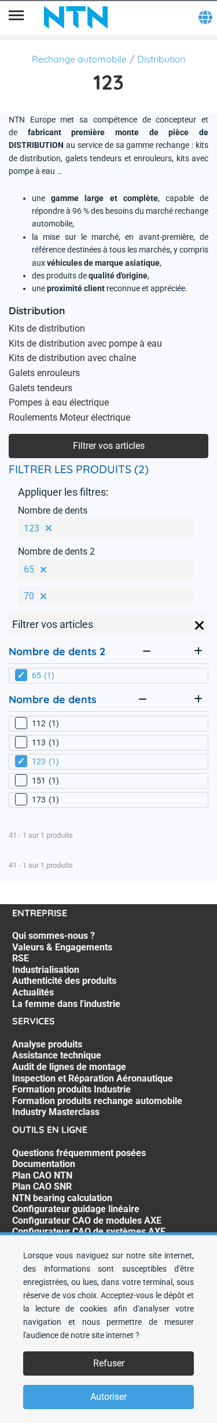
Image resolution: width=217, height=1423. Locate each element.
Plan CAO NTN (42, 1175)
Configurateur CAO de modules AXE (86, 1220)
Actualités (33, 992)
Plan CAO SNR (42, 1186)
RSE (20, 958)
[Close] (199, 625)
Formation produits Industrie (71, 1089)
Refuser (108, 1363)
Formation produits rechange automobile (97, 1100)
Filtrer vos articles (109, 445)
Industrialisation (45, 969)
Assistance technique (56, 1055)
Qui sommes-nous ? (53, 935)
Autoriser (108, 1396)
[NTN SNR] (75, 17)
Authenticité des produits (64, 980)
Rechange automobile (79, 59)
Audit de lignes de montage (69, 1066)
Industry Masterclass (56, 1111)
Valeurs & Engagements (62, 947)
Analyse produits (47, 1044)
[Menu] (16, 17)
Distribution (161, 59)
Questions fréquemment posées (79, 1152)
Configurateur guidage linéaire (75, 1208)
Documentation (43, 1163)
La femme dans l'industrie (66, 1003)
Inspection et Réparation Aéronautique (92, 1078)
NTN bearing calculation (62, 1197)
